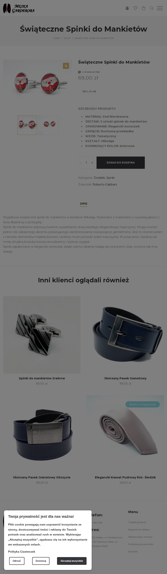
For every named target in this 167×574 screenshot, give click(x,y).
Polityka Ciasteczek (21, 551)
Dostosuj (41, 561)
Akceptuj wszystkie (71, 561)
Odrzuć (17, 561)
